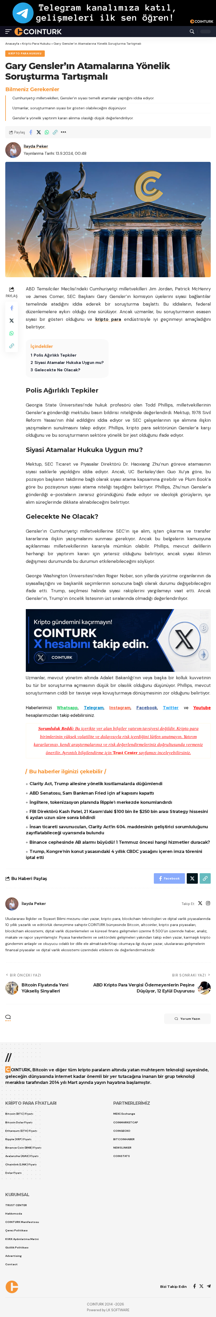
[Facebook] (194, 1287)
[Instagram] (208, 904)
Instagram (119, 707)
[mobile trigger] (9, 31)
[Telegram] (209, 1287)
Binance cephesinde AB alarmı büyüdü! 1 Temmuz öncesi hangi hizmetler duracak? (120, 842)
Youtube (202, 707)
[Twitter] (200, 904)
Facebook (146, 707)
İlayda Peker (36, 146)
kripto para (108, 319)
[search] (192, 31)
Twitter (171, 707)
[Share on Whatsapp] (47, 132)
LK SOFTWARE (117, 1310)
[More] (63, 132)
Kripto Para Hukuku (36, 44)
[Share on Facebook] (30, 132)
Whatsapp (67, 707)
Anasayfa (12, 44)
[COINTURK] (38, 31)
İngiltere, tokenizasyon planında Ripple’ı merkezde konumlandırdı (101, 802)
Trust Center (125, 752)
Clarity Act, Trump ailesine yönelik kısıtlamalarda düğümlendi (96, 783)
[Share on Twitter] (38, 132)
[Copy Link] (55, 132)
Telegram (94, 707)
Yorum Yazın (190, 1019)
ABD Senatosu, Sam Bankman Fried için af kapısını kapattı (92, 793)
